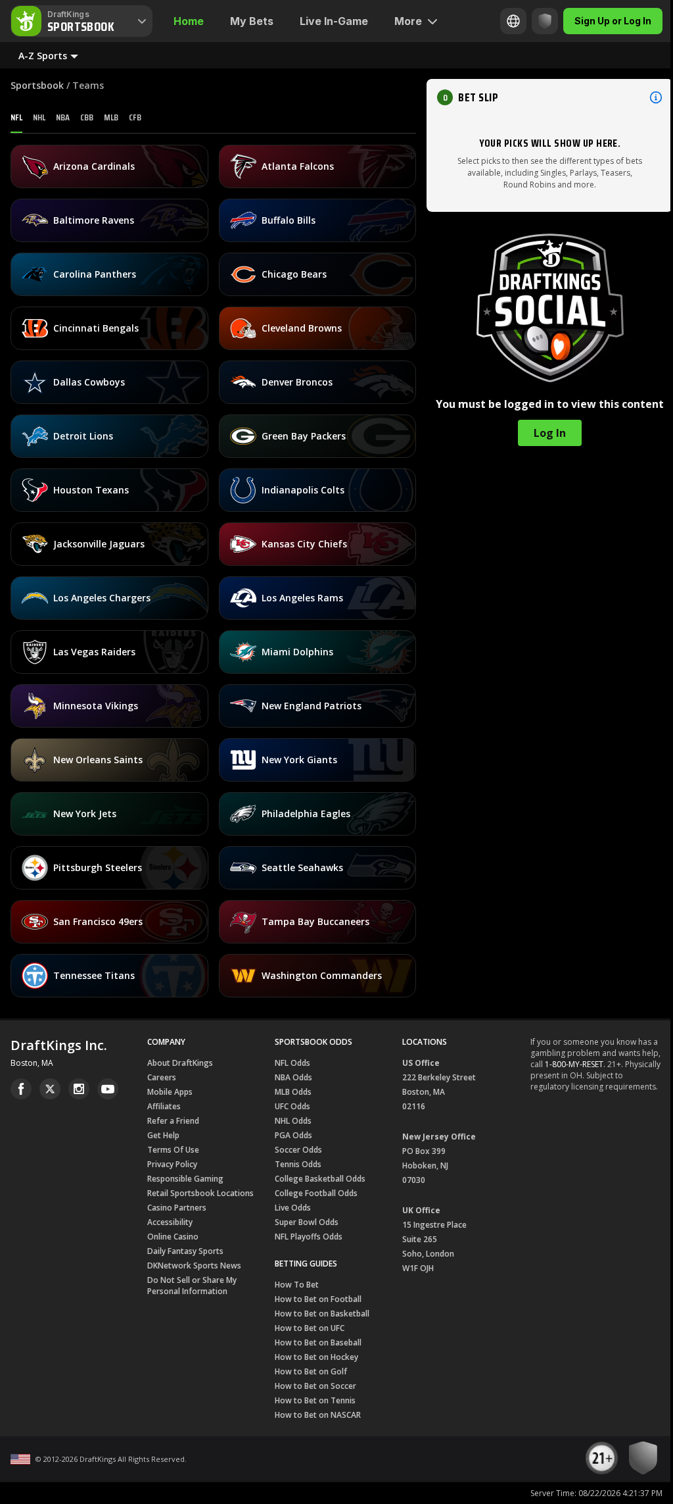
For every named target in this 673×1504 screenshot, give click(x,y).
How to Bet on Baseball (318, 1342)
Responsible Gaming (185, 1178)
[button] (550, 97)
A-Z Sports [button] (42, 55)
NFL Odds (292, 1062)
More (408, 21)
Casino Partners (176, 1207)
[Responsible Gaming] (535, 21)
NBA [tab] (63, 117)
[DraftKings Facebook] (21, 1088)
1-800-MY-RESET (574, 1064)
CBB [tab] (86, 117)
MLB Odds (293, 1091)
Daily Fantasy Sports (185, 1251)
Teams (88, 85)
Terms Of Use (173, 1149)
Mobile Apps (170, 1091)
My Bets (251, 21)
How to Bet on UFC (309, 1328)
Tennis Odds (298, 1164)
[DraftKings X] (49, 1088)
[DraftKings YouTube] (107, 1088)
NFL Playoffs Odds (308, 1236)
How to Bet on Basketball (322, 1313)
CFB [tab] (135, 117)
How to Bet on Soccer (315, 1385)
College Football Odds (316, 1193)
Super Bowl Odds (306, 1222)
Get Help (163, 1135)
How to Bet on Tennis (315, 1400)
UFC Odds (292, 1106)
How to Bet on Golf (311, 1371)
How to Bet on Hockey (316, 1357)
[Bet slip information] (655, 97)
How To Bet (297, 1284)
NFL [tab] (16, 117)
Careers (161, 1077)
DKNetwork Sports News (194, 1265)
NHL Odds (293, 1120)
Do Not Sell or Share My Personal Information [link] (192, 1285)
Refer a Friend (173, 1120)
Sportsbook (37, 85)
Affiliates (164, 1106)
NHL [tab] (39, 117)
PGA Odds (293, 1135)
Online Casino (172, 1236)
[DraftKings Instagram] (78, 1088)
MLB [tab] (111, 117)
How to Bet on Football (318, 1299)
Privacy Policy (172, 1164)
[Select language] (503, 21)
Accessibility (170, 1222)
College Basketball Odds (320, 1178)
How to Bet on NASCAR (318, 1414)
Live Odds (293, 1207)
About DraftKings (180, 1062)
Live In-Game (334, 21)
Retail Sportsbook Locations (200, 1193)
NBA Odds (293, 1077)
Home (189, 21)
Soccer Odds (298, 1149)
